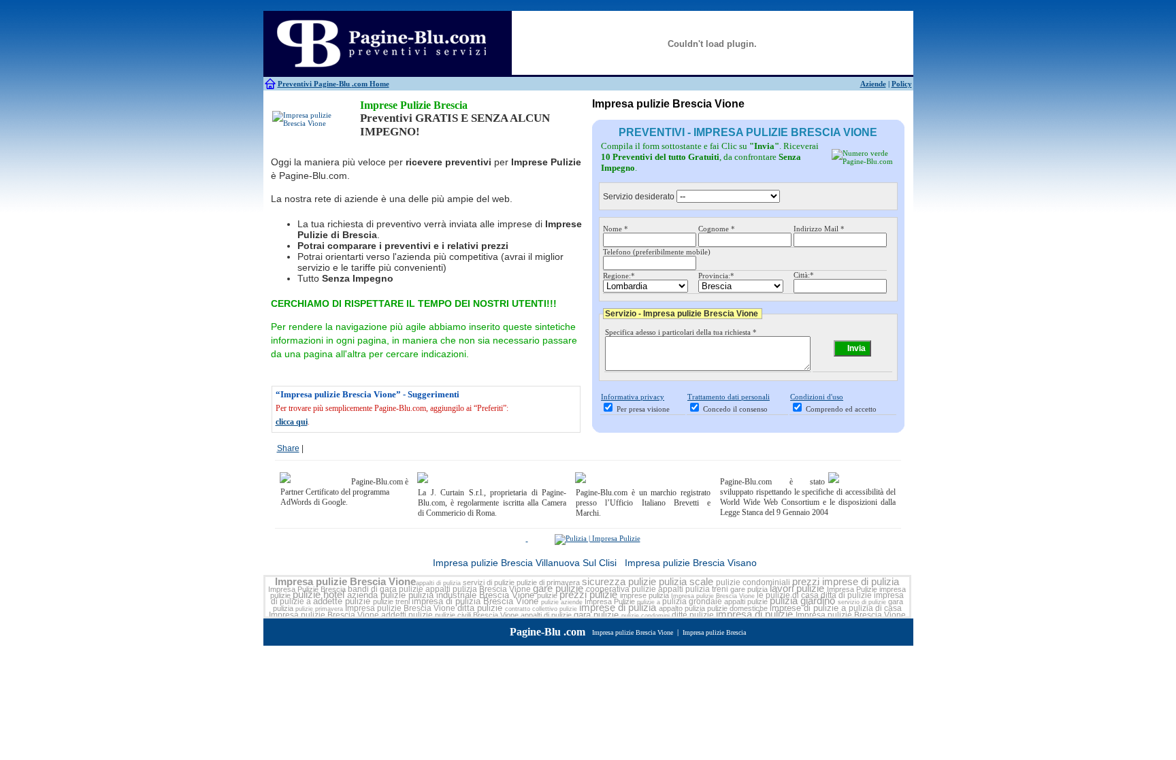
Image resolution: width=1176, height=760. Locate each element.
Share (288, 448)
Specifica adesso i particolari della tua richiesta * (681, 332)
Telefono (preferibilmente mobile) (656, 252)
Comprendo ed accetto (841, 409)
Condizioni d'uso (816, 397)
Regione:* (619, 275)
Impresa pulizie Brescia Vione (345, 581)
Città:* (804, 275)
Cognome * (716, 229)
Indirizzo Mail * (819, 229)
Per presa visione (643, 409)
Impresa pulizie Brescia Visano (691, 562)
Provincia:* (716, 275)
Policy (902, 84)
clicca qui (292, 422)
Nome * (615, 229)
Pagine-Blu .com (547, 632)
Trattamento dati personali (728, 397)
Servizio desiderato (638, 196)
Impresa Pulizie (852, 589)
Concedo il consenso (735, 409)
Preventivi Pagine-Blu (315, 84)
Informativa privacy (632, 397)
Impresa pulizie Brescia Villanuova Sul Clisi (525, 562)
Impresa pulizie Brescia (714, 632)
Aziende (873, 84)
